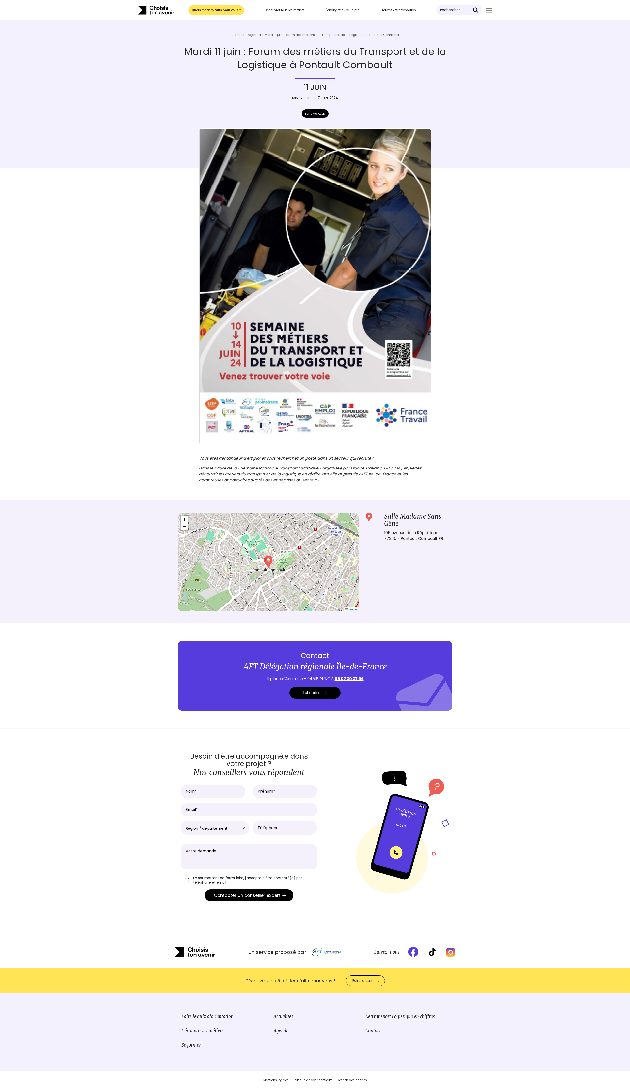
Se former (191, 1045)
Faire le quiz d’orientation (207, 1016)
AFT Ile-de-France (378, 474)
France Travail (364, 468)
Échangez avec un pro (342, 10)
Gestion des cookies (352, 1080)
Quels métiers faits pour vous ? (216, 10)
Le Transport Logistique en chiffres (400, 1016)
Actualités (283, 1016)
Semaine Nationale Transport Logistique (279, 468)
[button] (268, 562)
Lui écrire (311, 693)
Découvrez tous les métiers (284, 10)
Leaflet (353, 609)
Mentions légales (276, 1080)
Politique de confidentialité (312, 1080)
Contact (373, 1031)
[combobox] (215, 828)
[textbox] (215, 828)
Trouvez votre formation (398, 10)
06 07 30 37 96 (349, 679)
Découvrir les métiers (202, 1031)
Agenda (281, 1031)
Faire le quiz (362, 980)
